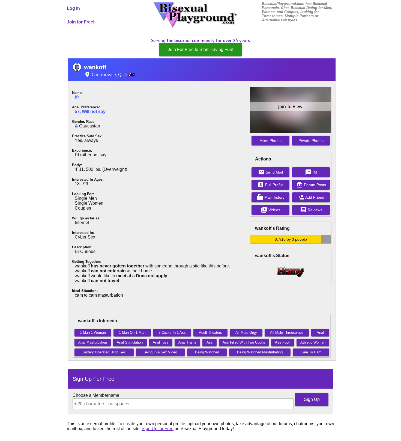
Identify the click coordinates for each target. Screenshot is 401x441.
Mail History (271, 197)
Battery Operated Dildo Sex (104, 352)
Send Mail (270, 172)
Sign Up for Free (157, 428)
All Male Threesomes (287, 332)
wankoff (95, 67)
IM (311, 172)
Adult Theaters (210, 332)
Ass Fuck (282, 342)
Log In (73, 8)
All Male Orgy (246, 332)
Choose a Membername (96, 395)
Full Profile (270, 184)
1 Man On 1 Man (132, 332)
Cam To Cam (311, 352)
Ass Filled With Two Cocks (244, 342)
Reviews (311, 210)
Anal (320, 332)
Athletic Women (312, 342)
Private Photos (311, 140)
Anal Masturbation (92, 342)
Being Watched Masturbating (260, 352)
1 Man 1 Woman (93, 332)
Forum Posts (311, 184)
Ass (210, 342)
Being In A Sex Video (160, 352)
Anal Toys (161, 342)
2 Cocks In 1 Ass (172, 332)
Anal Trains (187, 342)
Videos (270, 210)
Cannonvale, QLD (106, 74)
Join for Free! (80, 22)
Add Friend (311, 197)
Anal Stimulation (130, 342)
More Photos (270, 140)
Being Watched (207, 352)
